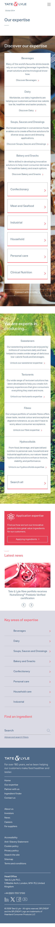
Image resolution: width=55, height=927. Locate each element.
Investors (9, 813)
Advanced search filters (16, 737)
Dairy (16, 640)
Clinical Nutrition (21, 272)
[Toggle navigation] (53, 11)
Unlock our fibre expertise (26, 430)
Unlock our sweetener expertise (26, 362)
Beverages (19, 630)
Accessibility (10, 837)
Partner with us (11, 789)
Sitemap (8, 859)
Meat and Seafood (22, 205)
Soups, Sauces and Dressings (30, 651)
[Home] (27, 3)
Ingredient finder (13, 793)
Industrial (16, 222)
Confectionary (19, 189)
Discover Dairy (26, 110)
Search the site (12, 854)
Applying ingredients (26, 539)
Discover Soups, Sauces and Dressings (26, 144)
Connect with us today (26, 292)
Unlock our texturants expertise (26, 396)
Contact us (9, 797)
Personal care (19, 255)
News (7, 817)
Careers (8, 822)
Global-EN (9, 11)
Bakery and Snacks (24, 661)
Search (47, 731)
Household (17, 239)
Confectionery (21, 671)
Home (7, 780)
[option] (27, 581)
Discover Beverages (26, 80)
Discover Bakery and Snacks (26, 174)
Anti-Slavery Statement (16, 841)
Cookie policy (11, 846)
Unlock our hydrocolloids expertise (26, 467)
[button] (24, 605)
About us (8, 809)
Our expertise (11, 784)
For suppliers (10, 826)
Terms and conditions (15, 863)
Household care (22, 691)
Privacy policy (11, 850)
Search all (16, 482)
